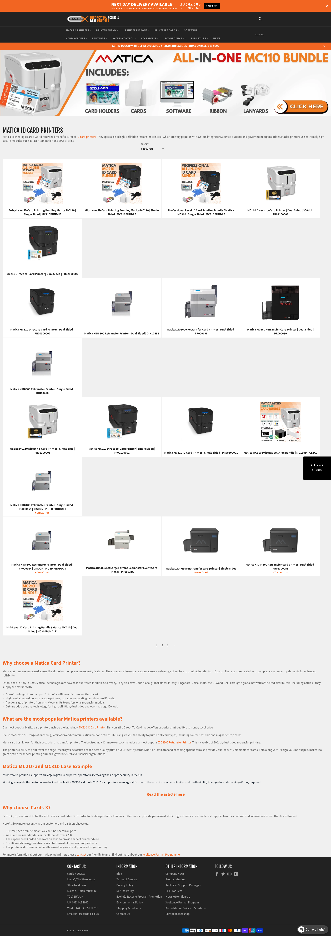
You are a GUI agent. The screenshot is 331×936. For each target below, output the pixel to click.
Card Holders (76, 38)
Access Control (123, 38)
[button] (317, 468)
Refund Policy (125, 891)
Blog (119, 874)
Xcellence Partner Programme (161, 854)
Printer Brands (107, 30)
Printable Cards (166, 30)
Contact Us (123, 914)
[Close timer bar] (327, 6)
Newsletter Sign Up (178, 896)
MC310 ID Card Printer (92, 727)
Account (259, 34)
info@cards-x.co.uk (87, 914)
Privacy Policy (124, 885)
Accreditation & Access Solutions (186, 908)
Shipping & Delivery (128, 908)
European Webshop (178, 914)
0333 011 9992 (80, 902)
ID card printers (86, 137)
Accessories (149, 38)
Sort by (144, 144)
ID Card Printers (78, 30)
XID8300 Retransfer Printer (174, 742)
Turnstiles (199, 38)
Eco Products (174, 38)
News (216, 38)
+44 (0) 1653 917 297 (87, 908)
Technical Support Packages (183, 885)
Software (191, 30)
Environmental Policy (129, 902)
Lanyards (99, 38)
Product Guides (175, 879)
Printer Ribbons (136, 30)
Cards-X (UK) (82, 930)
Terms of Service (126, 879)
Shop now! (211, 5)
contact (81, 854)
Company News (175, 874)
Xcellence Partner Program (182, 902)
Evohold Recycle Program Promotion (139, 896)
